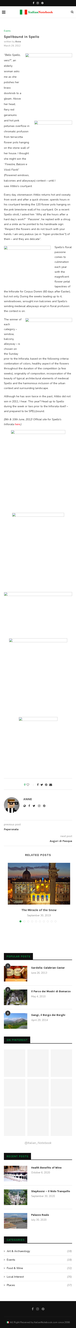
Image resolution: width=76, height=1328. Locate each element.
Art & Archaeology (39, 1251)
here (17, 424)
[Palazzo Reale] (15, 1221)
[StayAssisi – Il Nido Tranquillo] (15, 1197)
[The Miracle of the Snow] (39, 883)
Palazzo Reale (40, 1215)
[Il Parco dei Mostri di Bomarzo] (15, 997)
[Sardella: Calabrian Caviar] (15, 974)
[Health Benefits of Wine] (15, 1173)
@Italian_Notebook (38, 1143)
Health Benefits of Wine (46, 1167)
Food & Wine (39, 1268)
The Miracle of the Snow (39, 910)
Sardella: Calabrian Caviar (48, 967)
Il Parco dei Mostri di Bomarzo (51, 991)
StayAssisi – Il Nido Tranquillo (50, 1191)
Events (7, 31)
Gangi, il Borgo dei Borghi (48, 1015)
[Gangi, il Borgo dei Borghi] (15, 1021)
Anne (18, 41)
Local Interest (39, 1277)
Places (39, 1285)
